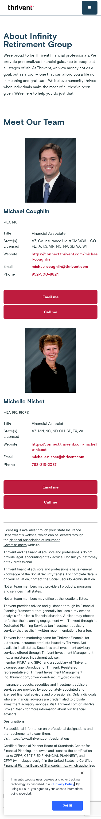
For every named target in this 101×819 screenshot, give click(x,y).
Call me (50, 312)
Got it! (67, 805)
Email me (50, 297)
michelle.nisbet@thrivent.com (58, 457)
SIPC (38, 662)
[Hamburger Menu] (89, 8)
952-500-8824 (45, 274)
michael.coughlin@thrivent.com (60, 266)
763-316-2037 (44, 464)
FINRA (22, 662)
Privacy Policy (63, 784)
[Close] (82, 773)
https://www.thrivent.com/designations (40, 738)
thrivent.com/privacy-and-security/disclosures (45, 677)
